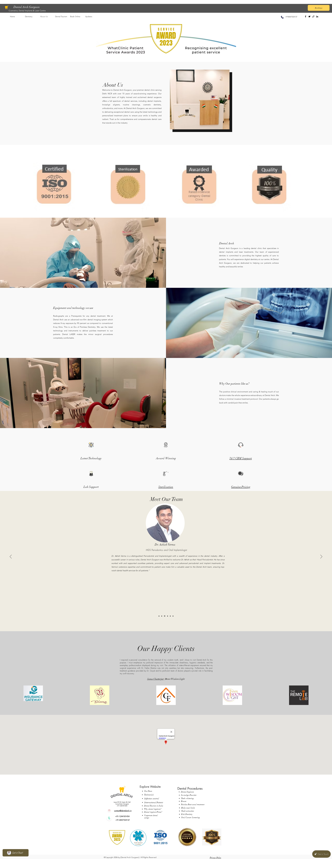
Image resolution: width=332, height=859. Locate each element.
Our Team (148, 791)
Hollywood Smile (188, 808)
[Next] (321, 557)
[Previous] (11, 557)
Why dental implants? (152, 809)
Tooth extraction (187, 811)
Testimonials (149, 795)
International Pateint (153, 802)
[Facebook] (305, 16)
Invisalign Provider (188, 795)
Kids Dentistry (187, 814)
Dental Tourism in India (153, 806)
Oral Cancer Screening (190, 817)
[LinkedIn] (317, 16)
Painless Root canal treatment (192, 804)
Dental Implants (187, 792)
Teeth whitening (187, 798)
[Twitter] (309, 16)
